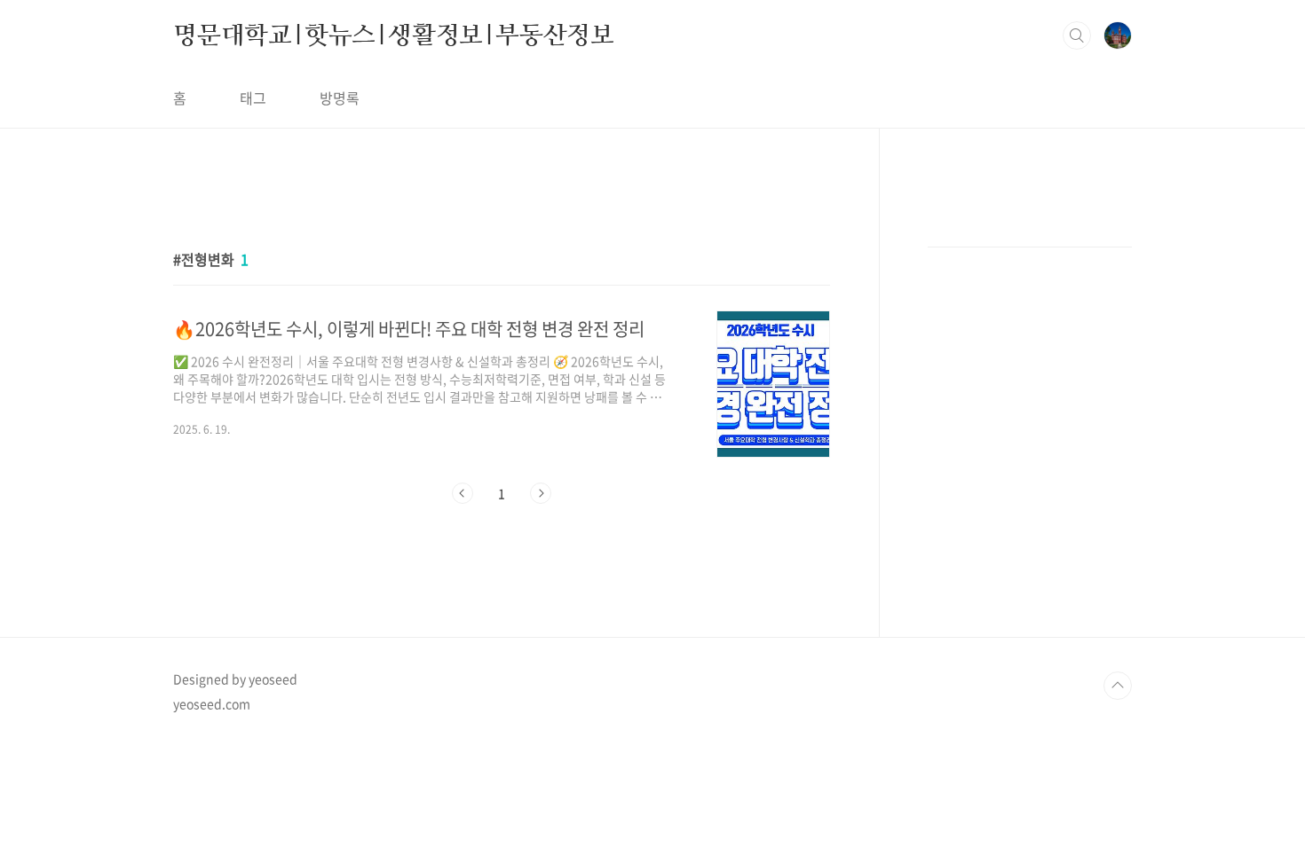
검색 (1077, 35)
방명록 (340, 97)
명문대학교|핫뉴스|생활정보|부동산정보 (393, 34)
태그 (253, 97)
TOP (1117, 685)
